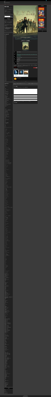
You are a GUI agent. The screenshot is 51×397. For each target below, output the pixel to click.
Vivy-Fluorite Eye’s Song (7, 116)
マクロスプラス (6, 251)
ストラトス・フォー (6, 202)
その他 (5, 120)
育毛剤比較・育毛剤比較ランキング (8, 358)
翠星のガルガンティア (6, 349)
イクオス (5, 145)
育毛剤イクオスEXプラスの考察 (7, 354)
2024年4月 (5, 62)
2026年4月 (5, 39)
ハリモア (5, 227)
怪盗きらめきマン (6, 300)
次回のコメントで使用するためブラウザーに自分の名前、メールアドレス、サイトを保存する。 (22, 101)
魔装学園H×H (6, 385)
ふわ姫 (5, 125)
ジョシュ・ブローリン (33, 54)
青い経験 (5, 378)
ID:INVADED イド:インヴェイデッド (8, 99)
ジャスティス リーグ (6, 195)
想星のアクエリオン (6, 302)
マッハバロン (6, 253)
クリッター (5, 167)
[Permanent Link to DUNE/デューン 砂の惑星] (25, 22)
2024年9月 (5, 57)
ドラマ (5, 225)
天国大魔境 (5, 283)
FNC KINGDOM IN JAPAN (7, 98)
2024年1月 (5, 65)
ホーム (5, 0)
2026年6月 (5, 37)
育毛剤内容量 (6, 355)
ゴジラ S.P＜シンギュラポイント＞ (8, 178)
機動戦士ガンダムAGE (6, 325)
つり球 (5, 121)
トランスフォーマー (6, 221)
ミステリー (5, 256)
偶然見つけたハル (6, 276)
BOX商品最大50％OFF (6, 93)
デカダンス (5, 216)
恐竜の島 (5, 301)
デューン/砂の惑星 (6, 217)
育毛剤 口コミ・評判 (6, 352)
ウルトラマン (6, 150)
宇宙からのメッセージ (6, 290)
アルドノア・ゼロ (6, 142)
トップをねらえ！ (6, 219)
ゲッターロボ (6, 173)
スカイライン (6, 198)
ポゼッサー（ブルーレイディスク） (8, 12)
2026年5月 (5, 38)
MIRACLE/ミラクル (6, 102)
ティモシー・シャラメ (19, 54)
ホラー (5, 248)
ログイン (5, 390)
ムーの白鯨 (5, 259)
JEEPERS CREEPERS (7, 100)
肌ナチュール (6, 350)
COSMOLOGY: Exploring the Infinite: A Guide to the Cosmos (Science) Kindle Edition (42, 17)
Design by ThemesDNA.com (25, 396)
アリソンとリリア (6, 141)
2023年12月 (6, 66)
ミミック (5, 257)
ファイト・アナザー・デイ (7, 29)
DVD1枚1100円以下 (6, 96)
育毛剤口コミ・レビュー (7, 357)
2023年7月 (5, 71)
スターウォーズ (6, 200)
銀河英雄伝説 (6, 374)
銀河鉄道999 (6, 375)
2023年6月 (5, 72)
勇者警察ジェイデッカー (7, 279)
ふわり (5, 124)
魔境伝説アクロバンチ (6, 383)
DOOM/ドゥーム (6, 95)
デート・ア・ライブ (6, 218)
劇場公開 (5, 278)
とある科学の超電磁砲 (6, 122)
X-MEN (5, 117)
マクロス (5, 249)
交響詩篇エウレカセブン (7, 274)
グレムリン (5, 172)
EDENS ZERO (6, 97)
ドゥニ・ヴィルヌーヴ (19, 56)
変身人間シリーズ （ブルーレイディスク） (8, 30)
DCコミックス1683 (6, 94)
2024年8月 (5, 58)
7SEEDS (5, 88)
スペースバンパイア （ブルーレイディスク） (8, 31)
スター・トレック (6, 201)
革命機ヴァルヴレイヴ (6, 380)
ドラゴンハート (6, 224)
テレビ (5, 214)
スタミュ (5, 199)
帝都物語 (5, 298)
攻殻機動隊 (5, 309)
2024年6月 (5, 60)
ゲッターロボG (6, 175)
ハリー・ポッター (6, 228)
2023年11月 (5, 67)
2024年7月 (5, 59)
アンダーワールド (6, 144)
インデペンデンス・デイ (7, 147)
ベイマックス (6, 246)
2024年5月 (5, 61)
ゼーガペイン (6, 205)
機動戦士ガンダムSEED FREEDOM (8, 327)
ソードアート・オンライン (7, 206)
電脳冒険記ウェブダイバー (7, 376)
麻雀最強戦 (5, 386)
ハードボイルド (6, 229)
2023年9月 (5, 69)
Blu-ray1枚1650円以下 (6, 91)
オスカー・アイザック (28, 54)
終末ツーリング (6, 347)
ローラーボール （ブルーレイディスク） (8, 13)
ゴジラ (5, 177)
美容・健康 (5, 348)
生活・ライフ (6, 342)
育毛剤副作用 (6, 356)
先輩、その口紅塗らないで (7, 277)
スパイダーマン (6, 203)
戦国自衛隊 (5, 306)
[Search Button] (46, 0)
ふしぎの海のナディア (6, 123)
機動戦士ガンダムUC (6, 328)
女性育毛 (5, 287)
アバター (5, 137)
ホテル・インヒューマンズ (7, 247)
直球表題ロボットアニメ (7, 344)
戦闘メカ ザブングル (6, 308)
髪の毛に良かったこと (6, 382)
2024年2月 (5, 64)
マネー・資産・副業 (6, 254)
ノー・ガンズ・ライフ (6, 226)
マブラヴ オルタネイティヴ (7, 255)
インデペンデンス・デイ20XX (7, 148)
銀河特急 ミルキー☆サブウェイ (7, 373)
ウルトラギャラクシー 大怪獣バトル (8, 149)
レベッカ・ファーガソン (23, 54)
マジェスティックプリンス (7, 252)
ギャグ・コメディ (6, 166)
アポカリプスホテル (6, 139)
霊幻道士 (5, 377)
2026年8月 (5, 35)
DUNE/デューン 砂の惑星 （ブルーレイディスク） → (33, 83)
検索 (11, 16)
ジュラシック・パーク (6, 196)
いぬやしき (5, 118)
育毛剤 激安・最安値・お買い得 (7, 353)
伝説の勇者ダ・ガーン (6, 275)
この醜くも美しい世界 (6, 119)
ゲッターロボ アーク (6, 174)
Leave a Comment (27, 41)
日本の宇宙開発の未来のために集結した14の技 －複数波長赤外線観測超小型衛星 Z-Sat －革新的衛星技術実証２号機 (8, 28)
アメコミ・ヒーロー (6, 140)
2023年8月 (5, 70)
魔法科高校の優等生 (6, 384)
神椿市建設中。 (6, 346)
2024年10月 (6, 56)
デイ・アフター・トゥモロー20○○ (7, 215)
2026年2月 (5, 41)
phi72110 (21, 41)
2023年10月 (6, 68)
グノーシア (5, 171)
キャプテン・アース (6, 165)
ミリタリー (5, 258)
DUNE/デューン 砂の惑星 (25, 40)
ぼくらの (5, 126)
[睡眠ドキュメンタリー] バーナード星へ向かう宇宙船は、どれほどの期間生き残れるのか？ (8, 22)
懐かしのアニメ (6, 304)
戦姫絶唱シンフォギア (6, 307)
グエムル (5, 170)
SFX (4, 1)
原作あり (5, 280)
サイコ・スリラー (6, 181)
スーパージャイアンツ (6, 204)
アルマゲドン (6, 143)
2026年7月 (5, 36)
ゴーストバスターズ (6, 179)
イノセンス (5, 146)
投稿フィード (6, 391)
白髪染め (5, 343)
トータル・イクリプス (6, 223)
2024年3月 (5, 63)
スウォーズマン (6, 197)
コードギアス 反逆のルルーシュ (7, 176)
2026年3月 (5, 40)
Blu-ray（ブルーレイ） (7, 92)
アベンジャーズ (6, 138)
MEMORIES (6, 101)
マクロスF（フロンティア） (7, 250)
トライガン (5, 220)
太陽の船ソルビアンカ (6, 286)
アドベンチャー (6, 136)
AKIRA (5, 90)
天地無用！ (5, 284)
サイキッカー (6, 180)
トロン (5, 222)
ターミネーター (6, 26)
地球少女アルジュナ (6, 282)
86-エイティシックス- (6, 89)
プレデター (5, 245)
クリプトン (5, 168)
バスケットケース (6, 230)
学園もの (5, 289)
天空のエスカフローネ (6, 285)
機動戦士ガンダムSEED (7, 326)
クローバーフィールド (6, 169)
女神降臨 (5, 288)
